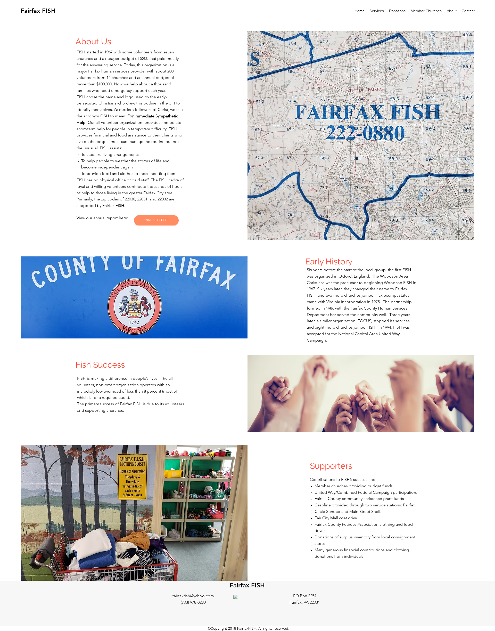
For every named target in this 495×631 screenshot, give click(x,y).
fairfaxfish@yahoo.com (193, 595)
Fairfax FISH (38, 10)
